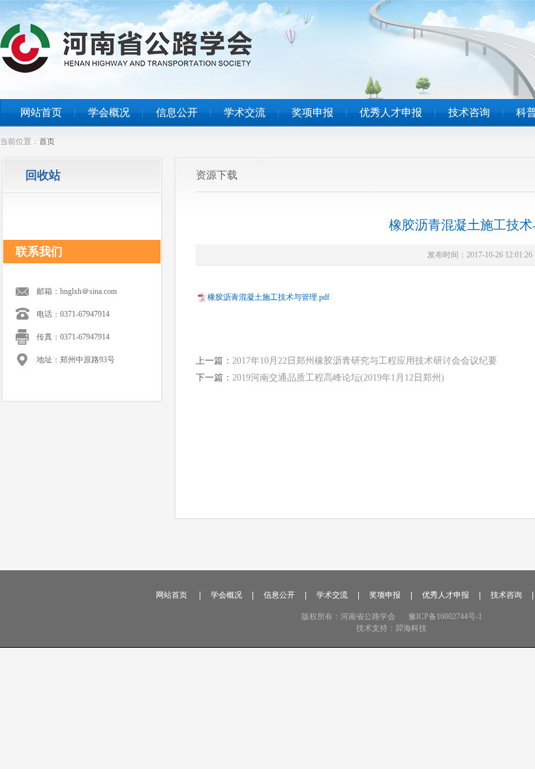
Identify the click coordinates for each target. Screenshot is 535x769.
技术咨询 (469, 112)
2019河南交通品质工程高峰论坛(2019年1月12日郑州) (338, 378)
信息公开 (177, 112)
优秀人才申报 (390, 112)
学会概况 (109, 112)
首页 (47, 141)
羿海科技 (411, 628)
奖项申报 (312, 112)
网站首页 (41, 112)
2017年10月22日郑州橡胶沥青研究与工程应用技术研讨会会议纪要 (364, 361)
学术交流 (245, 112)
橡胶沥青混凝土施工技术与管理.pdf (268, 297)
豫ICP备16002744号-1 (445, 616)
